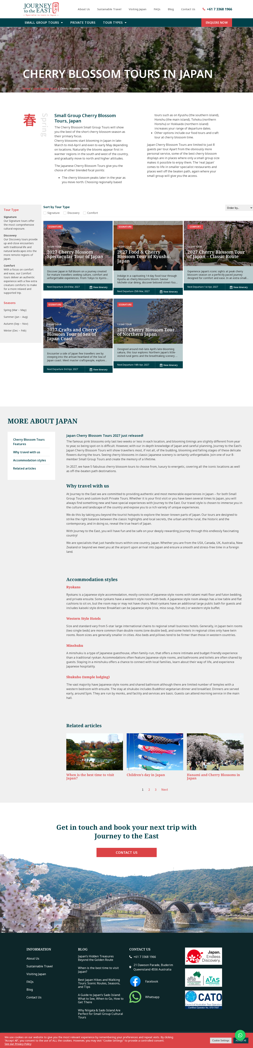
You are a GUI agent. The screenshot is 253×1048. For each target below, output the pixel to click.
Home (27, 88)
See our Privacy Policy (18, 1043)
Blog (171, 9)
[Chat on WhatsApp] (240, 1035)
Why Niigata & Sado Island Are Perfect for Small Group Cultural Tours (100, 1013)
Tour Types (113, 23)
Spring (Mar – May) (15, 310)
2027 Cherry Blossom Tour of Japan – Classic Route (216, 254)
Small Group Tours (42, 23)
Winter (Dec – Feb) (15, 330)
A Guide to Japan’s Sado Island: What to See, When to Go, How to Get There (101, 998)
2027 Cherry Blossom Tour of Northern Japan (146, 332)
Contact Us (188, 9)
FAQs (157, 9)
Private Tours (83, 23)
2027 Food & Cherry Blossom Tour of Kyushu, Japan (144, 256)
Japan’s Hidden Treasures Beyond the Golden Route (96, 958)
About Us (84, 9)
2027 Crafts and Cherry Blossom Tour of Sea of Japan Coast (72, 334)
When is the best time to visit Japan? (98, 969)
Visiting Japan (137, 9)
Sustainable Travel (109, 9)
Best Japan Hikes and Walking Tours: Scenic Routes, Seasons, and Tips (99, 983)
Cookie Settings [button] (220, 1040)
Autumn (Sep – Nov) (16, 323)
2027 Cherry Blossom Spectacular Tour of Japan (75, 254)
